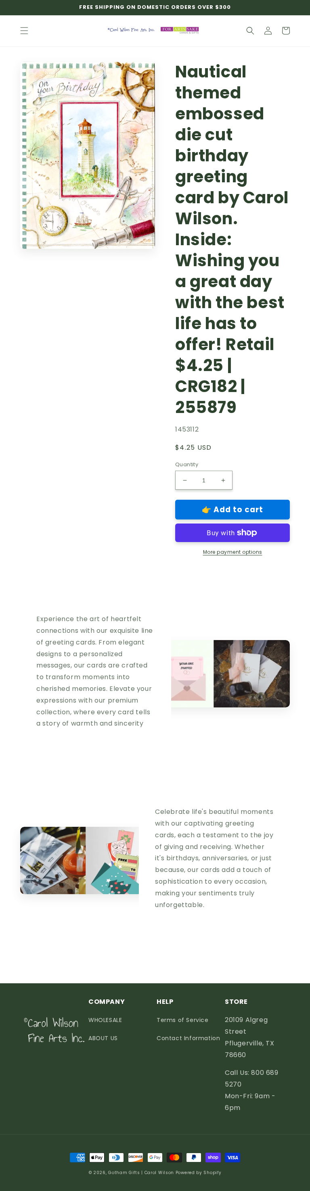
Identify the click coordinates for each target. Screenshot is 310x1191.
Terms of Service (183, 1020)
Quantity (186, 464)
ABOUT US (103, 1038)
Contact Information (188, 1038)
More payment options (232, 552)
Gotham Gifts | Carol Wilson (141, 1173)
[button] (24, 31)
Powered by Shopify (199, 1173)
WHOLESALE (105, 1020)
